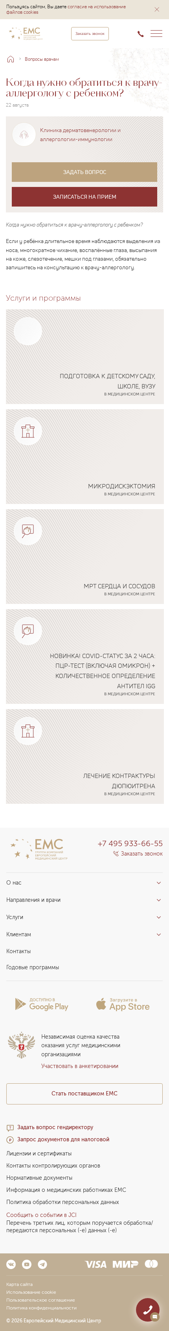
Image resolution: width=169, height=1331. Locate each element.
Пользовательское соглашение (40, 1300)
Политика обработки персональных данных (62, 1202)
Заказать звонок (90, 33)
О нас (14, 882)
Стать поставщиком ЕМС (84, 1093)
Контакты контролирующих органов (53, 1165)
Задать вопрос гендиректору (55, 1127)
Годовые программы (32, 967)
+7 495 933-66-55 (130, 843)
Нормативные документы (39, 1178)
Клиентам (18, 934)
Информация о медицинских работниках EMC (66, 1190)
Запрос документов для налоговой (63, 1139)
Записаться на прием (84, 196)
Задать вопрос (84, 172)
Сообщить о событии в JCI (41, 1215)
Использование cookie (31, 1292)
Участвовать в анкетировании (79, 1066)
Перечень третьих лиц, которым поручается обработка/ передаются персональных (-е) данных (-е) (79, 1227)
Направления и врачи (33, 900)
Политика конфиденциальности (41, 1308)
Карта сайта (19, 1284)
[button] (156, 9)
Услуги (14, 917)
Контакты (18, 951)
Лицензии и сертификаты (39, 1153)
